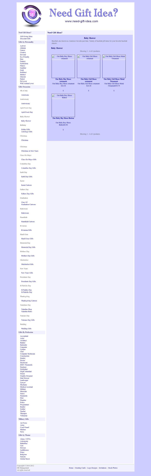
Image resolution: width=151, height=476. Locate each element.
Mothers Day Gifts (28, 255)
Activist (23, 46)
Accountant (24, 336)
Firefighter (24, 369)
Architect (23, 340)
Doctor (22, 360)
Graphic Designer (26, 376)
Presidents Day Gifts (28, 281)
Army (22, 425)
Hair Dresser (24, 378)
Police (22, 402)
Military (23, 389)
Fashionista (24, 63)
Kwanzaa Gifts (26, 230)
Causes (22, 50)
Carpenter (23, 347)
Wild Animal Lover (27, 83)
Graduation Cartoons (28, 204)
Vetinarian (23, 415)
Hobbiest (23, 72)
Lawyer (23, 382)
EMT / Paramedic (26, 365)
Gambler (23, 68)
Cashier (23, 349)
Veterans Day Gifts (28, 320)
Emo (21, 59)
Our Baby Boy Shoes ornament (63, 80)
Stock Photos (113, 468)
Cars (21, 445)
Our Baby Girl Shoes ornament (89, 80)
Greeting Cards (80, 468)
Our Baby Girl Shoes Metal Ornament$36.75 (114, 84)
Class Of (24, 202)
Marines (23, 429)
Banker (22, 342)
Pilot (21, 398)
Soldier (22, 409)
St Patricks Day (26, 292)
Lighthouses (24, 450)
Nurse (22, 393)
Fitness (22, 65)
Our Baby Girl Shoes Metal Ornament (114, 80)
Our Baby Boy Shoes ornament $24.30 (63, 84)
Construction (24, 356)
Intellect (23, 74)
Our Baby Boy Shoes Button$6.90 (63, 123)
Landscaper (24, 380)
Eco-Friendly (24, 57)
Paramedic (23, 395)
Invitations (102, 468)
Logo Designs (92, 468)
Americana (25, 95)
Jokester (23, 76)
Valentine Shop (26, 309)
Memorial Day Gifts (28, 247)
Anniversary (25, 103)
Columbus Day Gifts (28, 168)
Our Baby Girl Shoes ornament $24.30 (89, 84)
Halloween (25, 213)
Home (71, 468)
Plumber (23, 400)
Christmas (24, 140)
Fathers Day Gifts (27, 193)
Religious (23, 454)
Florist (22, 373)
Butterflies (23, 443)
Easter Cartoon (26, 185)
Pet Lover (23, 81)
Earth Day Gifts (26, 176)
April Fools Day (27, 112)
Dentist (22, 358)
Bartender (23, 345)
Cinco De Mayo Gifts (28, 159)
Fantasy (23, 61)
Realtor (22, 407)
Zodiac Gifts (25, 129)
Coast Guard (24, 427)
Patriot (22, 79)
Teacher (23, 411)
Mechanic (23, 384)
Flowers (23, 448)
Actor (22, 338)
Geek (22, 70)
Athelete (23, 48)
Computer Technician (27, 353)
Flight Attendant (26, 371)
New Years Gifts (27, 273)
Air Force (23, 423)
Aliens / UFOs (25, 439)
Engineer (23, 367)
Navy (22, 431)
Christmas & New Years (29, 151)
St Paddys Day (26, 290)
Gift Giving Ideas (26, 36)
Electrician (23, 362)
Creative (23, 52)
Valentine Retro (26, 311)
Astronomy (24, 441)
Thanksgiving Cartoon (29, 300)
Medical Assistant (26, 387)
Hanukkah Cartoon (28, 221)
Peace (22, 452)
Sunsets (23, 456)
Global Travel (25, 459)
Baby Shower (26, 121)
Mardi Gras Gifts (27, 238)
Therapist (23, 413)
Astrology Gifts (26, 131)
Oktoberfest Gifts (27, 264)
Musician (23, 391)
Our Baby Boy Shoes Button (63, 118)
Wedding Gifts (26, 328)
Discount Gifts (25, 38)
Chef (22, 351)
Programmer (24, 404)
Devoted (23, 54)
